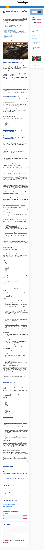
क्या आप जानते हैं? (19, 6)
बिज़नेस (7, 6)
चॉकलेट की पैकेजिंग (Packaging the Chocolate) (10, 34)
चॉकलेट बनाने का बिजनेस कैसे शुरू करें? (8, 23)
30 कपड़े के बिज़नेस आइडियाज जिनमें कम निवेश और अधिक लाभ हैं (10, 504)
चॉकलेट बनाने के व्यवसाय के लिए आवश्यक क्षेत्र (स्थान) (10, 30)
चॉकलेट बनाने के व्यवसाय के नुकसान (8, 38)
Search (33, 10)
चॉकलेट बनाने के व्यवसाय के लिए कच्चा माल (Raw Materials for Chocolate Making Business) (14, 31)
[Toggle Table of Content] (26, 22)
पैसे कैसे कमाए (4, 6)
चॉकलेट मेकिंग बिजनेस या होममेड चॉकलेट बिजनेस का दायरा (10, 26)
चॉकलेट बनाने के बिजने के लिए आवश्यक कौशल (9, 27)
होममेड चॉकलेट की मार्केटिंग (7, 37)
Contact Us (29, 6)
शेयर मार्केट (16, 6)
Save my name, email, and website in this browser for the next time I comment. (14, 540)
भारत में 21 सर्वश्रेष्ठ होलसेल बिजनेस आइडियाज (8, 506)
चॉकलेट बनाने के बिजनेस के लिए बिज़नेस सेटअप (9, 29)
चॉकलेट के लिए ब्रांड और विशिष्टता (8, 36)
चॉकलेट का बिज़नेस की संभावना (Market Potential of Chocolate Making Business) (13, 25)
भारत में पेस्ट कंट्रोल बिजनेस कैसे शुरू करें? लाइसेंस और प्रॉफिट (9, 509)
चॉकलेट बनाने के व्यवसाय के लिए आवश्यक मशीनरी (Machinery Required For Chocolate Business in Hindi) (15, 32)
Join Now (25, 515)
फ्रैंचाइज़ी (10, 6)
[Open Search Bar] (41, 7)
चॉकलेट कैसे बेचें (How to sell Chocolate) (9, 35)
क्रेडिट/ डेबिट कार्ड (24, 6)
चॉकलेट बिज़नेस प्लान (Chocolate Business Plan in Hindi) (11, 24)
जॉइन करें (39, 19)
